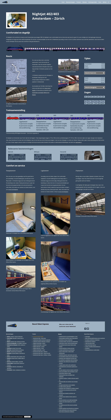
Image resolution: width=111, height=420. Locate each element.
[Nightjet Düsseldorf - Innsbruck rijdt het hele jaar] (94, 104)
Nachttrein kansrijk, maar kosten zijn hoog (68, 355)
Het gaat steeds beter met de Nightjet (67, 385)
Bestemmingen (70, 2)
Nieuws (84, 2)
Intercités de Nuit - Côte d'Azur (39, 338)
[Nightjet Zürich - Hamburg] (16, 27)
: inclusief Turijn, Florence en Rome (16, 341)
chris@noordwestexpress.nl (94, 346)
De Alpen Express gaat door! (65, 386)
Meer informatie (20, 416)
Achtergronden (92, 2)
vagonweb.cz (78, 142)
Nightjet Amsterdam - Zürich (39, 350)
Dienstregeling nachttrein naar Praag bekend (68, 338)
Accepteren (27, 416)
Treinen (78, 2)
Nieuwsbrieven (88, 341)
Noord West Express (40, 324)
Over (99, 2)
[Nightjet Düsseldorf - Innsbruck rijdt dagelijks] (94, 97)
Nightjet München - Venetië (38, 346)
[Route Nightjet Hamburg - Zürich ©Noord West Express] (16, 84)
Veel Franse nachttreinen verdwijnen (66, 411)
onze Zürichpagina (13, 189)
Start (63, 2)
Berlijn (105, 2)
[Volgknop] (85, 329)
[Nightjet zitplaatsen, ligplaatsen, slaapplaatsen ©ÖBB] (55, 51)
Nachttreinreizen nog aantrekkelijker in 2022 (68, 336)
